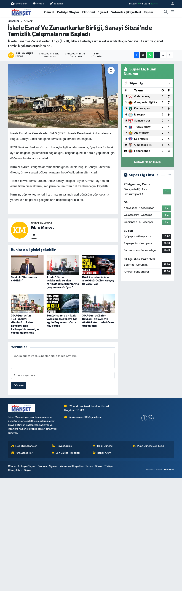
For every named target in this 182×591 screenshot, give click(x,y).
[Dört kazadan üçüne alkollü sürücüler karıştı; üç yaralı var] (98, 264)
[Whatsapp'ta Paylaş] (150, 55)
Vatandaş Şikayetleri (126, 12)
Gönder (19, 385)
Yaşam (148, 12)
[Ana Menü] (172, 12)
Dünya (98, 466)
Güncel (49, 12)
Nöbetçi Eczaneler (26, 446)
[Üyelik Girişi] (171, 4)
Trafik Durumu (105, 446)
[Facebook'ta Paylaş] (136, 55)
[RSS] (151, 418)
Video (40, 3)
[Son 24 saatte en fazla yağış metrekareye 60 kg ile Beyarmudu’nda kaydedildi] (63, 303)
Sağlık (27, 470)
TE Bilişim (169, 469)
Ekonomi (88, 12)
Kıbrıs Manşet (42, 227)
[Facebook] (144, 418)
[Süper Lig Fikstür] (169, 175)
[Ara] (165, 12)
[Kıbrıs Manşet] (19, 229)
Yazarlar (58, 3)
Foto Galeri (20, 3)
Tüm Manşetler (24, 453)
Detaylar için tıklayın (147, 161)
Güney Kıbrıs (15, 470)
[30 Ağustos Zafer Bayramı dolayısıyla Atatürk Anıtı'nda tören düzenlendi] (98, 303)
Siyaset (103, 12)
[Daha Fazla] (157, 55)
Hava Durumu (64, 446)
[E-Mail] (34, 236)
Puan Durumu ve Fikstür (150, 446)
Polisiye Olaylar (68, 12)
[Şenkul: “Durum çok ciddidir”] (27, 264)
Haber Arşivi (104, 453)
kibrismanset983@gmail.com (85, 417)
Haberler (13, 21)
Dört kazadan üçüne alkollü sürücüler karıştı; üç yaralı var (98, 280)
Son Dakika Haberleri (68, 453)
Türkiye (108, 466)
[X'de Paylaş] (143, 55)
